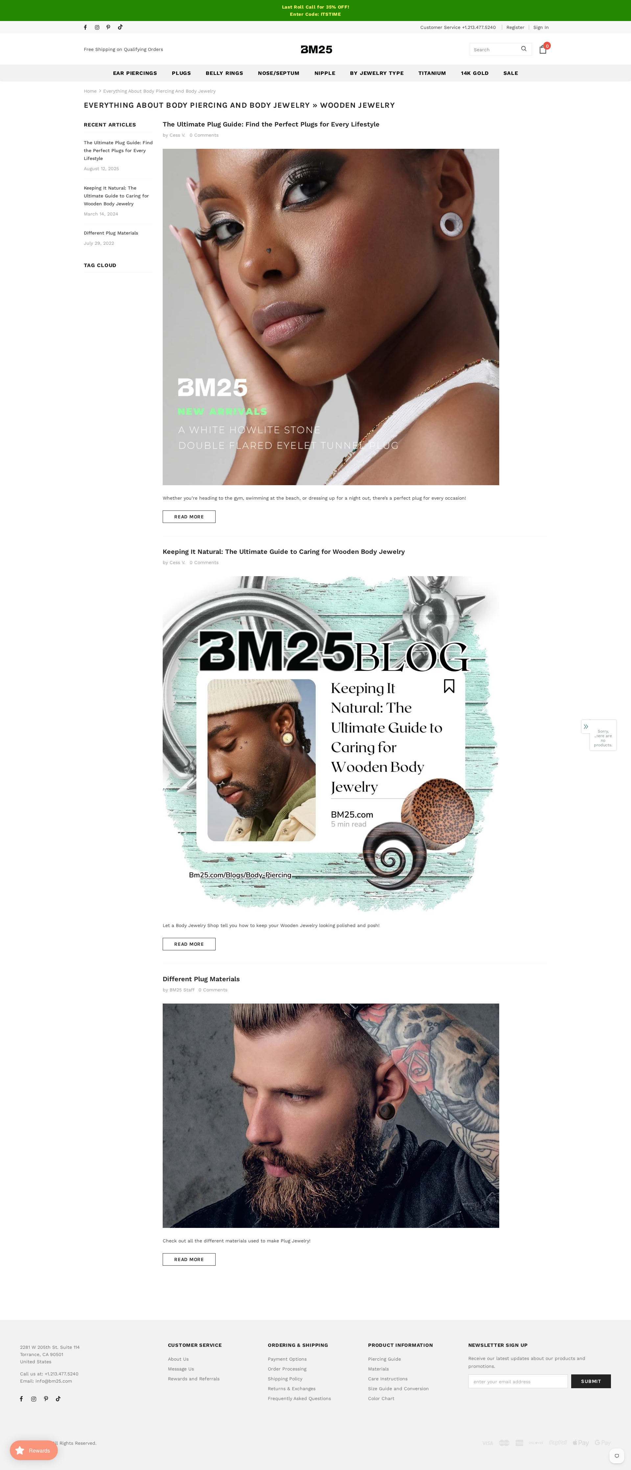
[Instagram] (99, 28)
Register (515, 27)
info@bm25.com (53, 1381)
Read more (189, 517)
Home (90, 91)
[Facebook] (88, 28)
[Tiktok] (122, 27)
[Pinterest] (110, 28)
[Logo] (316, 49)
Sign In (541, 27)
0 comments (204, 135)
